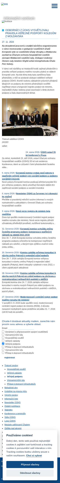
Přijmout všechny (30, 464)
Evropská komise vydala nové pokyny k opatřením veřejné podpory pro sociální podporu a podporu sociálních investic (30, 176)
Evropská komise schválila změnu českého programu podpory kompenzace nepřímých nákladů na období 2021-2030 (27, 232)
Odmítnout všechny (30, 473)
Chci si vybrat (34, 455)
